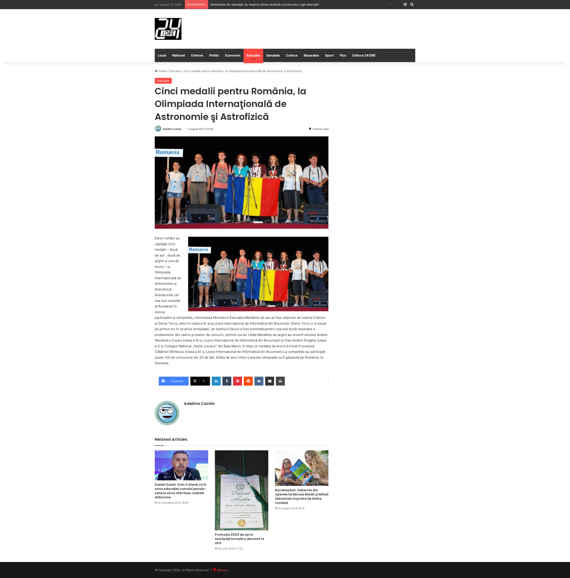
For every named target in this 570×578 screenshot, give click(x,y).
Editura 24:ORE (364, 55)
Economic (232, 55)
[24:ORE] (168, 29)
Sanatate (273, 55)
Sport (329, 55)
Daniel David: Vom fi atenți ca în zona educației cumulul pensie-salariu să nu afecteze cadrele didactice (180, 490)
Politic (214, 55)
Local (162, 55)
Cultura (291, 55)
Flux (343, 55)
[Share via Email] (269, 381)
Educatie (253, 55)
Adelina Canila (172, 129)
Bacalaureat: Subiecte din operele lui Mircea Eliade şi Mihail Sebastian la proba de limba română (301, 496)
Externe (197, 55)
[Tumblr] (226, 381)
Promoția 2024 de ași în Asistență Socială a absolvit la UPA (239, 538)
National (178, 55)
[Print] (280, 381)
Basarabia (311, 55)
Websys (222, 570)
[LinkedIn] (216, 381)
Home (162, 71)
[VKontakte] (258, 381)
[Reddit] (248, 381)
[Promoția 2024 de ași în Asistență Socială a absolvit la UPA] (241, 490)
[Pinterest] (237, 381)
